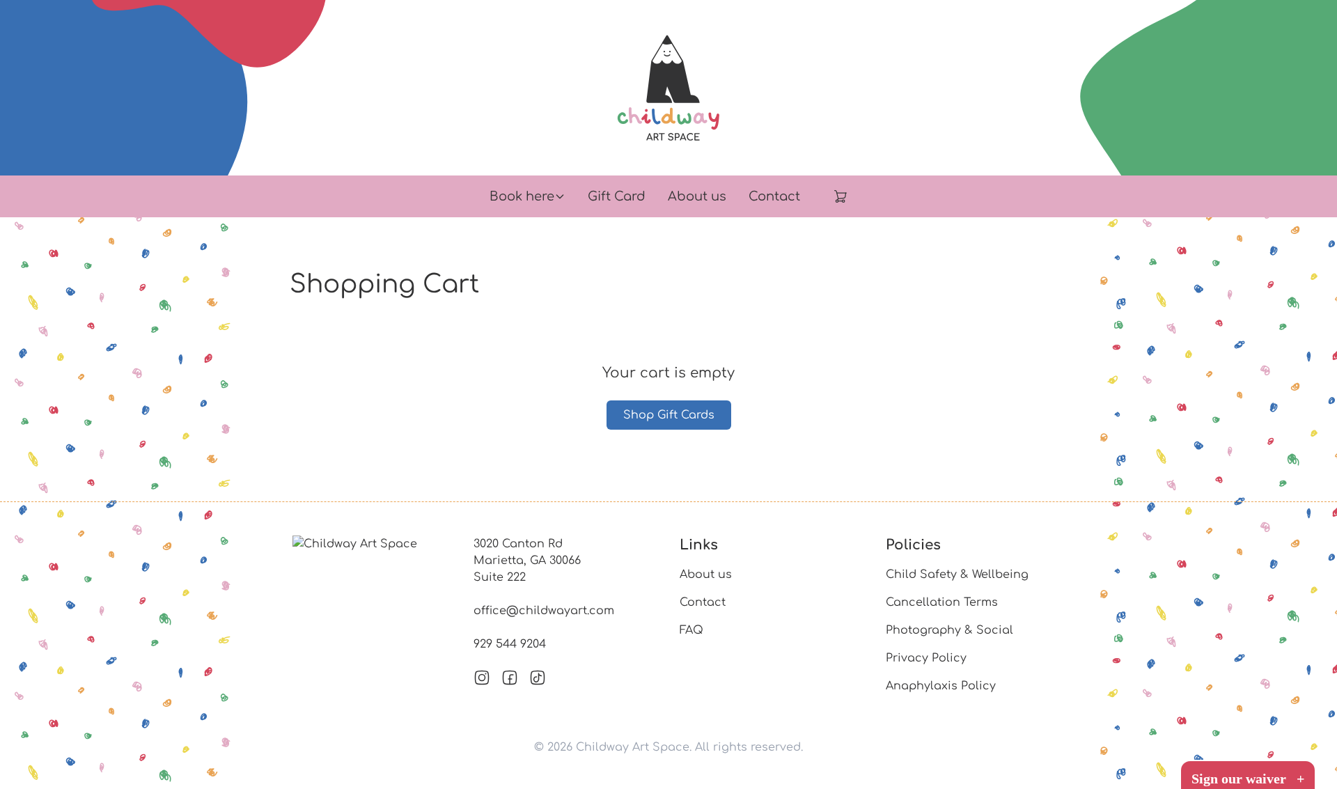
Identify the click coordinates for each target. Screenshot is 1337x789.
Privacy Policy (926, 658)
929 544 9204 (510, 644)
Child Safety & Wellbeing (957, 574)
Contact (774, 196)
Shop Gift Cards (668, 415)
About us (697, 196)
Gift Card (617, 196)
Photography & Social (949, 630)
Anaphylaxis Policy (941, 686)
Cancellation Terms (942, 602)
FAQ (691, 630)
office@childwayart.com (544, 610)
